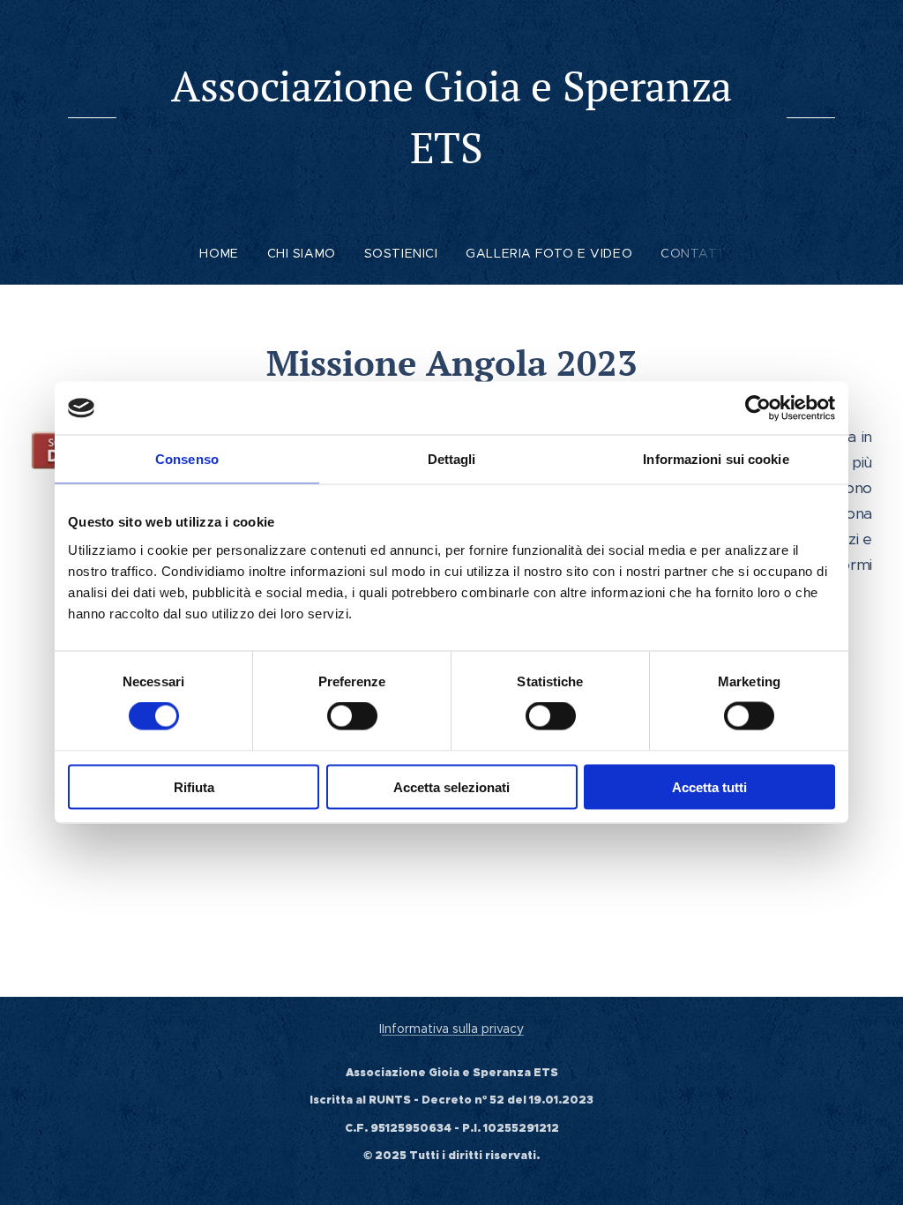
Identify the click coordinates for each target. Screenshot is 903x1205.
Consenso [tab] (187, 459)
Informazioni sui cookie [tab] (715, 459)
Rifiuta (194, 786)
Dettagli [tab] (452, 459)
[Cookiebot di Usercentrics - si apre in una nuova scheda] (758, 408)
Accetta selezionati (451, 786)
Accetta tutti (709, 786)
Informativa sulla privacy (453, 1029)
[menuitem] (225, 253)
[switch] (352, 716)
